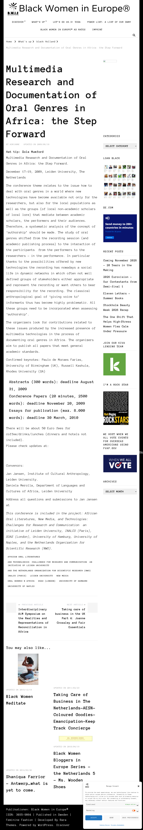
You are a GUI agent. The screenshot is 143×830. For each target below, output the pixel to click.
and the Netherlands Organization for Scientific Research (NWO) (49, 570)
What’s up (38, 22)
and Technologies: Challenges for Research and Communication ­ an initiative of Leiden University (50, 563)
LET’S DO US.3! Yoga (67, 22)
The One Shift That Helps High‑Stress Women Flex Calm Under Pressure (118, 324)
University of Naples (21, 586)
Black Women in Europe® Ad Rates (63, 29)
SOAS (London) (47, 581)
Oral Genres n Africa (21, 581)
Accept (94, 818)
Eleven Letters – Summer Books (116, 296)
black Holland (15, 58)
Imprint (97, 29)
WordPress (45, 825)
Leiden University (41, 576)
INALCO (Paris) (17, 576)
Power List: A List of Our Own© (109, 22)
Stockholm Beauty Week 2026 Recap (116, 307)
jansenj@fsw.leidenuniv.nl (34, 505)
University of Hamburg (73, 581)
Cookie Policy (105, 825)
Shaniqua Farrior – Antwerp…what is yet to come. (27, 783)
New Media (63, 576)
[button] (138, 786)
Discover (18, 22)
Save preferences (130, 818)
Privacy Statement (117, 825)
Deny (112, 818)
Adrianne (15, 144)
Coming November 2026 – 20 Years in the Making (120, 265)
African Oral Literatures (24, 557)
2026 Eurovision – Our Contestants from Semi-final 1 (120, 281)
